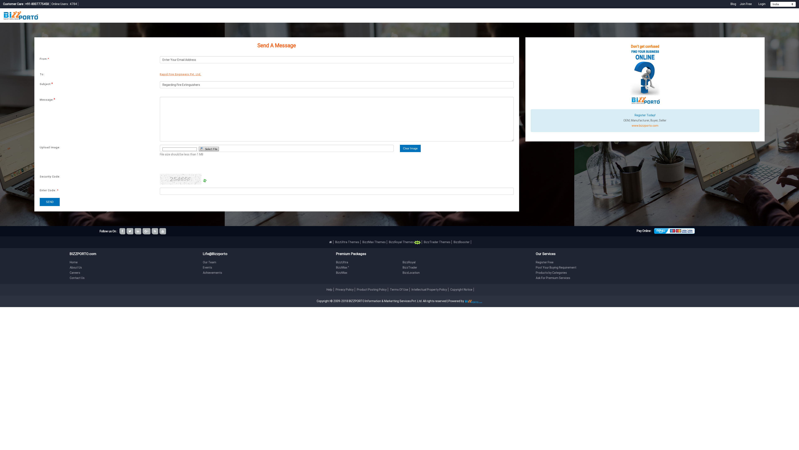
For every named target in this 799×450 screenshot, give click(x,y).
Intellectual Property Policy (429, 289)
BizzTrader (410, 267)
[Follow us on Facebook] (122, 231)
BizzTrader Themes (437, 242)
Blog (734, 4)
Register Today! (645, 115)
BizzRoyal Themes (401, 242)
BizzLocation (411, 273)
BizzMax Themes (374, 242)
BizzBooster (462, 242)
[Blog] (155, 231)
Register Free (544, 262)
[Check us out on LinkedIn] (138, 231)
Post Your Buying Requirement (556, 267)
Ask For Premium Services (553, 278)
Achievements (212, 273)
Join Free (746, 4)
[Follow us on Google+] (147, 231)
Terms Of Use (399, 289)
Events (207, 267)
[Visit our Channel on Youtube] (163, 231)
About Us (76, 267)
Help (329, 289)
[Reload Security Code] (204, 180)
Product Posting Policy (372, 289)
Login (762, 4)
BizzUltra (342, 262)
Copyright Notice (461, 289)
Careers (75, 273)
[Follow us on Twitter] (130, 231)
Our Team (209, 262)
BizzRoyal (409, 262)
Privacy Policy (345, 289)
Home (74, 262)
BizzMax (342, 267)
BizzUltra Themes (347, 242)
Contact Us (77, 278)
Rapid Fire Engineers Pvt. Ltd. (180, 74)
